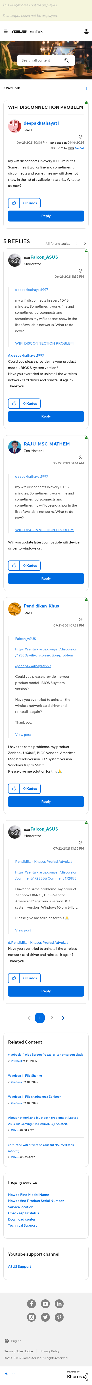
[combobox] (46, 60)
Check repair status (23, 1213)
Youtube (45, 1299)
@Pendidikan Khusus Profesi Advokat (38, 942)
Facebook (31, 1299)
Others (15, 1130)
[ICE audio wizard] (85, 243)
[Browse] (7, 31)
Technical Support (22, 1225)
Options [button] (86, 88)
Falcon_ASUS (25, 639)
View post (23, 735)
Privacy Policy (49, 1351)
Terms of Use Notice (18, 1351)
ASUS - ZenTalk (27, 31)
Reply (46, 216)
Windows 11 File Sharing (25, 1076)
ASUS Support (19, 1266)
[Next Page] (62, 1018)
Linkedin (59, 1299)
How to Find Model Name (28, 1195)
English (16, 1341)
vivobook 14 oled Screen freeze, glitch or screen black (45, 1055)
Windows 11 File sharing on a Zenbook (34, 1097)
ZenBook (16, 1082)
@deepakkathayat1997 (26, 355)
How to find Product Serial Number (36, 1201)
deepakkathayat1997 (31, 290)
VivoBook (13, 88)
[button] (14, 203)
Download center (22, 1219)
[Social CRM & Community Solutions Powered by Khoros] (77, 1375)
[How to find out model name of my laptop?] (77, 243)
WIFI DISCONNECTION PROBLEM (44, 343)
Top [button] (12, 1374)
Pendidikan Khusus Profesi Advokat (43, 861)
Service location (20, 1207)
